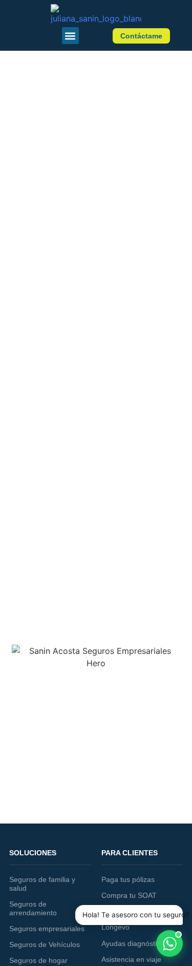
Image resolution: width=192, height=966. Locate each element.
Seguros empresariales (46, 928)
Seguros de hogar (38, 960)
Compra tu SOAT (129, 895)
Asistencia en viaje (131, 959)
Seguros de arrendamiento (33, 908)
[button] (70, 35)
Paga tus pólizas (128, 879)
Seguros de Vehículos (44, 944)
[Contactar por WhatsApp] (169, 943)
